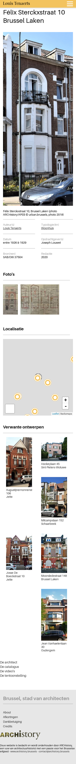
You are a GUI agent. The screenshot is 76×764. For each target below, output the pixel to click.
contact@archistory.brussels (54, 751)
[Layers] (9, 408)
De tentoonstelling (13, 676)
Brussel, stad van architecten (36, 698)
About (7, 712)
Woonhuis (47, 228)
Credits (7, 726)
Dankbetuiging (12, 721)
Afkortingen (10, 717)
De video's (7, 671)
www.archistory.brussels (23, 751)
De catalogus (9, 667)
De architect (8, 662)
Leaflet (55, 413)
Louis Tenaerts (12, 228)
